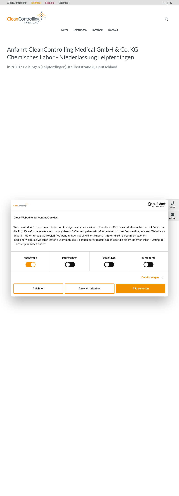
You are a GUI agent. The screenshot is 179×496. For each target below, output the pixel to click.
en (170, 3)
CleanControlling (17, 2)
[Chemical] (26, 17)
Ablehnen (38, 288)
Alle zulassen (141, 288)
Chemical (64, 2)
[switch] (70, 264)
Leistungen (80, 29)
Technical (36, 2)
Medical (50, 2)
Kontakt (113, 29)
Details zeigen (150, 277)
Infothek (97, 29)
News (64, 29)
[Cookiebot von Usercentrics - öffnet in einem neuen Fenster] (150, 204)
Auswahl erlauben (89, 288)
